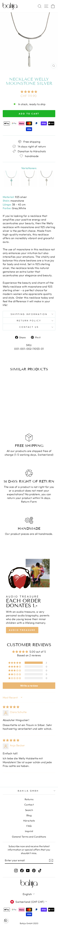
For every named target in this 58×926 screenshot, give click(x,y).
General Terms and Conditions (29, 836)
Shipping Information (29, 314)
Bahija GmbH (28, 790)
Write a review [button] (29, 685)
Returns (29, 799)
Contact (29, 804)
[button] (29, 91)
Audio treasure (22, 630)
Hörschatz (29, 820)
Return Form (29, 501)
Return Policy (29, 320)
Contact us (29, 327)
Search (29, 810)
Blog (29, 815)
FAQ (28, 825)
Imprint (29, 831)
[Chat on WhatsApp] (5, 920)
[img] (11, 707)
